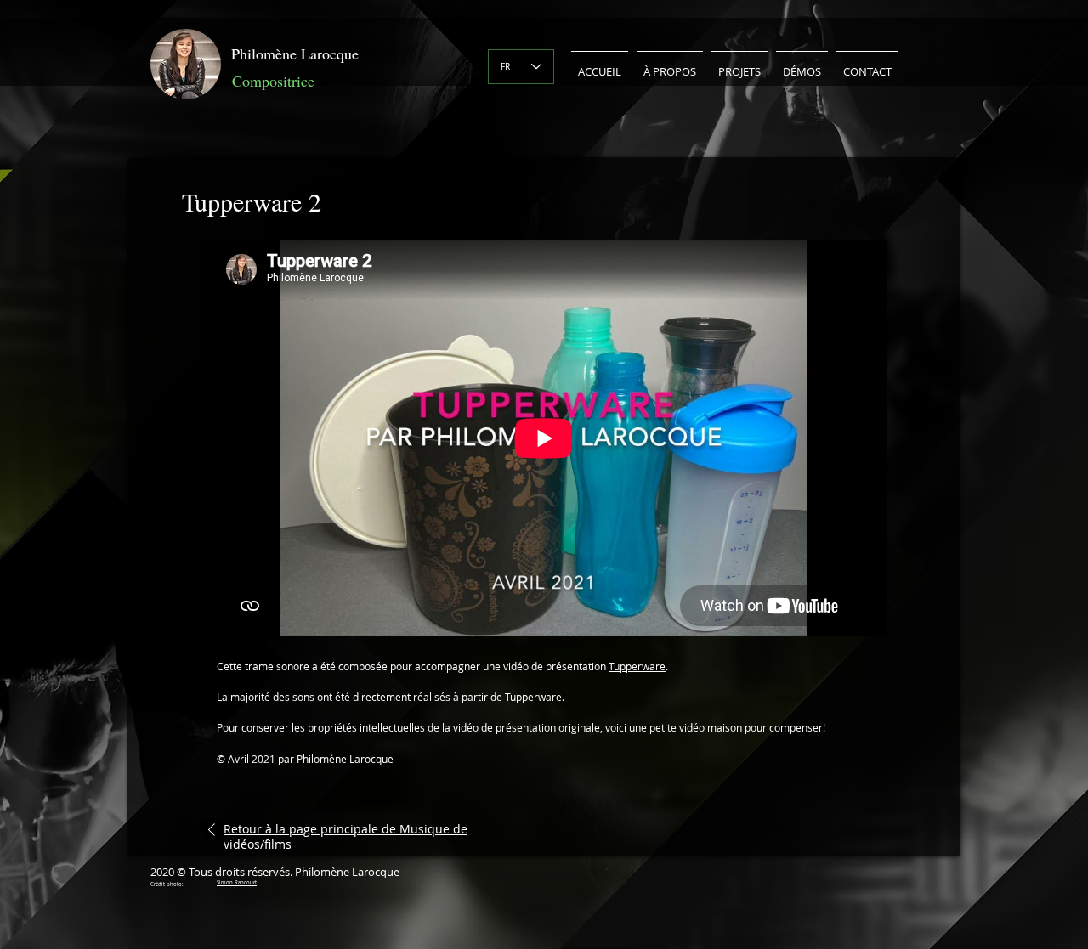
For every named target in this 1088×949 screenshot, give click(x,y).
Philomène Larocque (295, 53)
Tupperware (637, 666)
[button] (669, 63)
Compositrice (273, 81)
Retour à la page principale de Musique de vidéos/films (346, 836)
